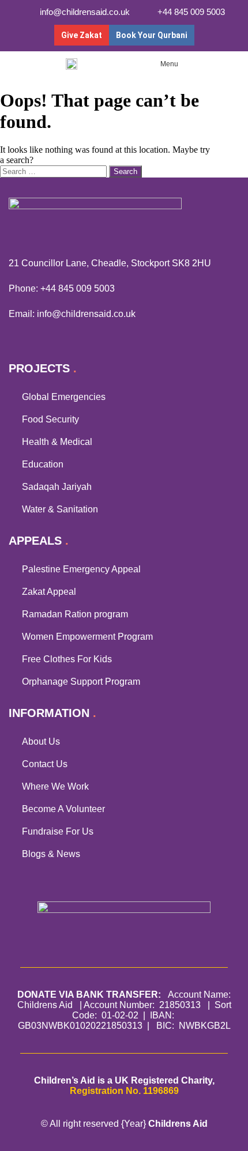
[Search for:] (54, 171)
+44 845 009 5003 (77, 288)
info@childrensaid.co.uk (86, 314)
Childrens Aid (178, 1124)
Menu (169, 64)
